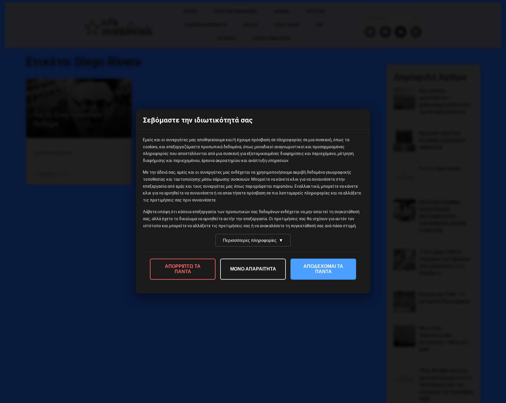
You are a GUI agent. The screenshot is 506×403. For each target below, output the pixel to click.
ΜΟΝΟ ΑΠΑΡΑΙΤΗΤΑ (253, 269)
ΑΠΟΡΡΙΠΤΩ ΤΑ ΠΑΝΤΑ (183, 269)
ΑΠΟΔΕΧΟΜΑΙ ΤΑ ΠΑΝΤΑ (323, 269)
